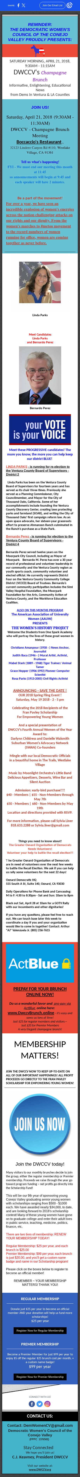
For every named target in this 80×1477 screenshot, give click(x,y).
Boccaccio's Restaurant (39, 142)
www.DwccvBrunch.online (31, 1013)
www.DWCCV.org (40, 1469)
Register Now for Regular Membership (40, 1330)
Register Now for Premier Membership (40, 1376)
